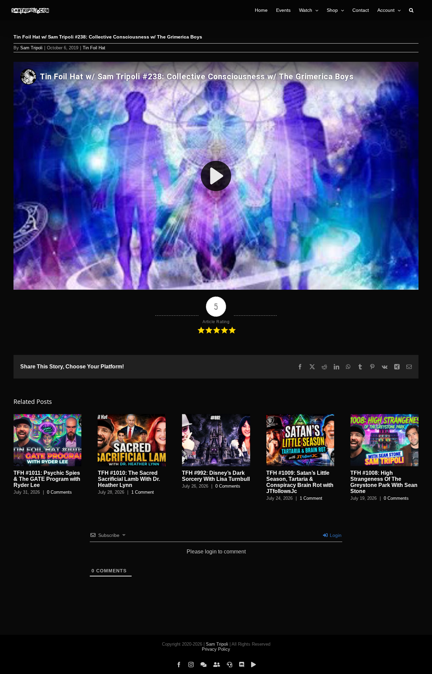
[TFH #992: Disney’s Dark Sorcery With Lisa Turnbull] (216, 417)
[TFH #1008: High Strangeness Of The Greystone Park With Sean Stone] (384, 417)
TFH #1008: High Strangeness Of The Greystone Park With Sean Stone (383, 482)
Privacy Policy (216, 649)
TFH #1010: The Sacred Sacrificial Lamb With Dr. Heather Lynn (129, 479)
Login (335, 535)
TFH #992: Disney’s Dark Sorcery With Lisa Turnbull (216, 476)
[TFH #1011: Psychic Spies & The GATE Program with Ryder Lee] (48, 417)
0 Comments (59, 492)
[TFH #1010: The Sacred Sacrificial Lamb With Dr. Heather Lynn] (132, 417)
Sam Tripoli (31, 47)
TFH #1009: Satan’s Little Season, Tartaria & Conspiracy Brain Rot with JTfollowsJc (299, 482)
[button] (411, 10)
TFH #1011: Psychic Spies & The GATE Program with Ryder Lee (47, 479)
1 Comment (142, 492)
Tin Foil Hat (94, 47)
